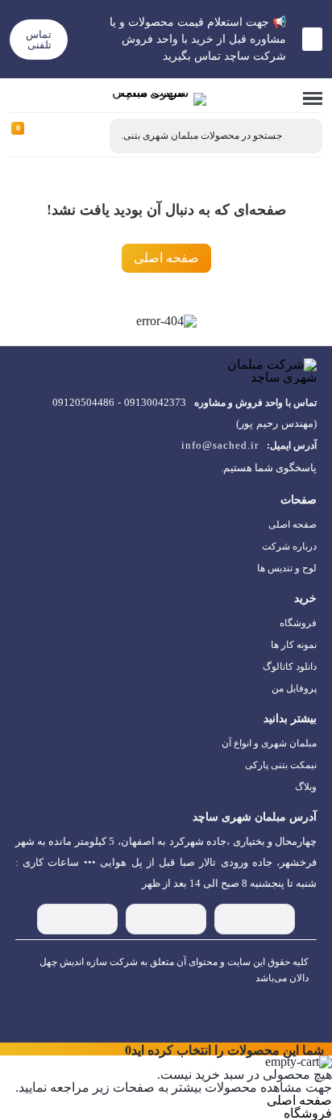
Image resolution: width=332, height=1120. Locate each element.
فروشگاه (298, 623)
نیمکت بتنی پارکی (281, 765)
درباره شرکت (289, 546)
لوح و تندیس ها (287, 568)
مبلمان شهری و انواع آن (269, 743)
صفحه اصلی (166, 258)
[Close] (118, 1048)
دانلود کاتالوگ (290, 666)
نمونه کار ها (294, 644)
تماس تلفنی (39, 39)
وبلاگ (306, 786)
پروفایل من (294, 688)
